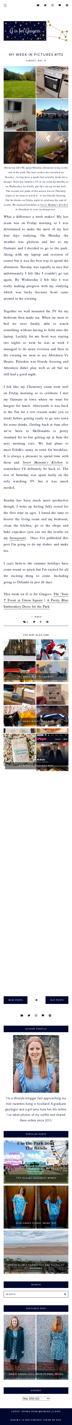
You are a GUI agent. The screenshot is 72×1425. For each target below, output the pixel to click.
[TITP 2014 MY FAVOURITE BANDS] (36, 1182)
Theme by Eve (52, 1420)
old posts (57, 1000)
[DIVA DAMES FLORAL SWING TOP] (36, 1227)
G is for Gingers (30, 1420)
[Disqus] (36, 829)
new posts (15, 1000)
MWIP (38, 617)
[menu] (5, 5)
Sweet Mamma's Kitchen (54, 204)
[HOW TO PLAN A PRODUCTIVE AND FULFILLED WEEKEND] (36, 1273)
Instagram (17, 537)
